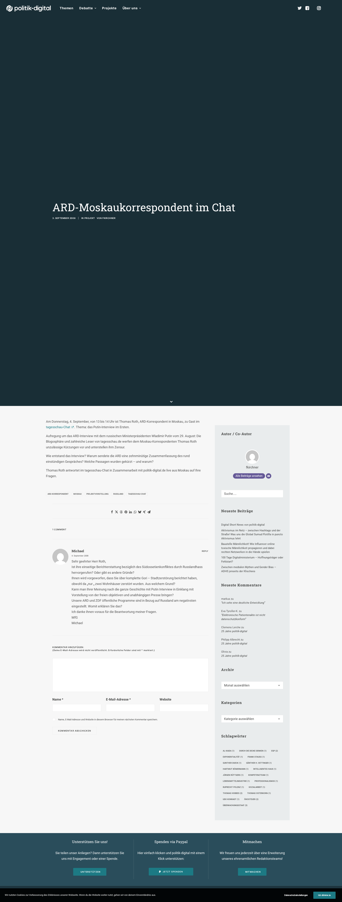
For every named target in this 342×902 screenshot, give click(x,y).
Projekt (89, 218)
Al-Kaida (228, 751)
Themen (66, 8)
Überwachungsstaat (235, 805)
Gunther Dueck (232, 763)
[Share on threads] (121, 512)
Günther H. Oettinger (259, 763)
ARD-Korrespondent (58, 494)
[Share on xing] (144, 512)
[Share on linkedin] (130, 512)
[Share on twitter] (116, 512)
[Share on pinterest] (126, 512)
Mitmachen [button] (253, 871)
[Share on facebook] (112, 512)
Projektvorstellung (97, 494)
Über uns (130, 8)
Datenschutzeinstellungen (296, 895)
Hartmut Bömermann (235, 769)
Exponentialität (233, 757)
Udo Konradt (231, 799)
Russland (118, 494)
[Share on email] (149, 512)
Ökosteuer (251, 799)
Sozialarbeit (257, 787)
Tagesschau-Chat (137, 494)
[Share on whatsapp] (135, 512)
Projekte (109, 8)
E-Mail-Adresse (118, 699)
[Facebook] (308, 8)
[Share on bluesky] (140, 512)
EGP (274, 751)
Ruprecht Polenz (233, 787)
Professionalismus (266, 781)
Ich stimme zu (324, 895)
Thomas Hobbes (232, 793)
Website (165, 699)
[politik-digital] (28, 8)
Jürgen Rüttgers (233, 775)
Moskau (77, 494)
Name (57, 699)
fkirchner (108, 218)
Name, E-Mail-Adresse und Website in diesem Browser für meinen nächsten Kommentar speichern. (108, 719)
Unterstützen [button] (90, 871)
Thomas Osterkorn (259, 793)
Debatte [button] (86, 8)
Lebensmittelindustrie (236, 781)
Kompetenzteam (258, 775)
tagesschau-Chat (58, 427)
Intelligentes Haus (264, 769)
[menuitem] (66, 8)
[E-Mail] (268, 476)
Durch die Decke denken (252, 751)
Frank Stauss (256, 757)
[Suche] (252, 493)
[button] (334, 8)
